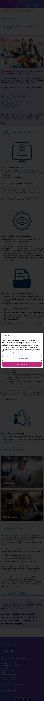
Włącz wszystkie (22, 364)
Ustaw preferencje (22, 359)
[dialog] (22, 350)
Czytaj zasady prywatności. (11, 352)
